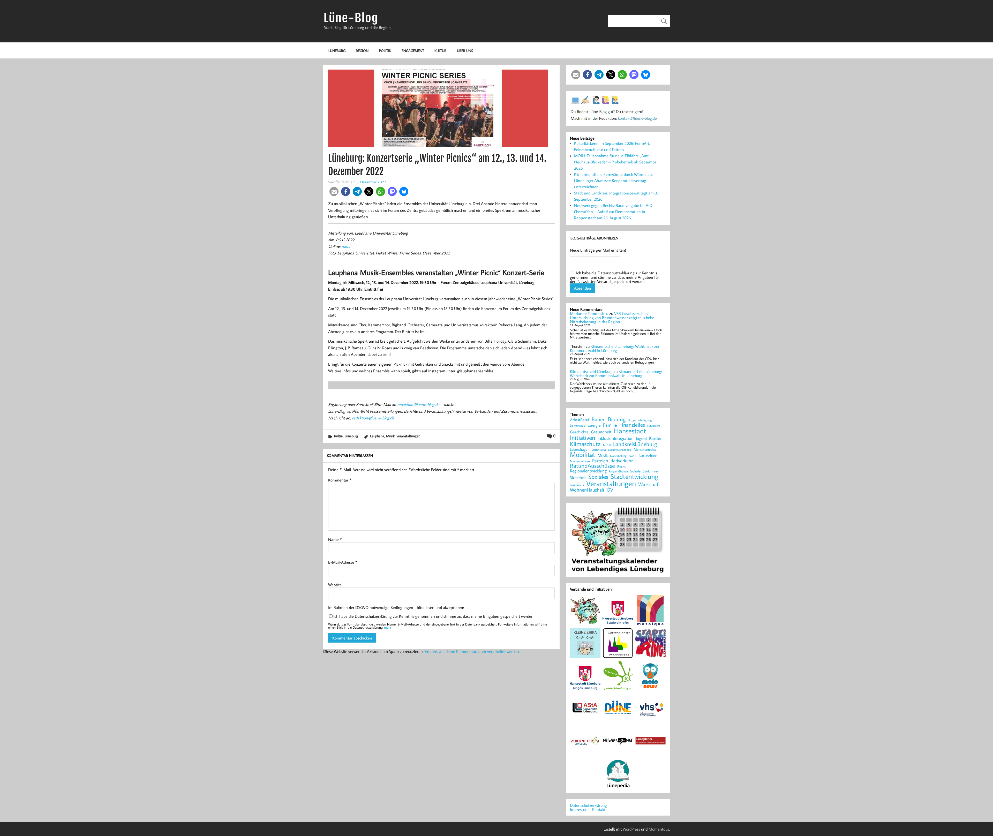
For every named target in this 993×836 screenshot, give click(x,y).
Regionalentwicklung (588, 471)
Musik (390, 435)
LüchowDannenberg (619, 449)
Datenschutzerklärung (588, 805)
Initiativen (582, 437)
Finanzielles (632, 425)
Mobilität (582, 454)
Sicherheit (578, 477)
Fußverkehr (653, 425)
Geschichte (579, 432)
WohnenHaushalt (587, 489)
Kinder (655, 438)
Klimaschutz (585, 444)
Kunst (607, 445)
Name (335, 539)
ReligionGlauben (618, 471)
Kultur (440, 50)
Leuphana (377, 435)
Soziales (598, 476)
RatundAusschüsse (592, 466)
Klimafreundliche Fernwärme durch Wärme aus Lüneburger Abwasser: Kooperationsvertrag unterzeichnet (613, 180)
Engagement (413, 50)
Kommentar (339, 480)
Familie (610, 425)
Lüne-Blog (351, 18)
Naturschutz (648, 456)
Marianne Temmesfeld (589, 313)
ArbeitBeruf (579, 420)
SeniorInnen (651, 471)
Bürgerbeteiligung (640, 420)
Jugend (641, 439)
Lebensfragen (579, 449)
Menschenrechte (645, 449)
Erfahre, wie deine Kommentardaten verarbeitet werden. (472, 651)
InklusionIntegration (616, 438)
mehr (346, 246)
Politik (385, 50)
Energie (594, 425)
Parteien (600, 460)
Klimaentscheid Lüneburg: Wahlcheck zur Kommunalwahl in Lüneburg (614, 348)
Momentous (659, 829)
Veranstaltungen (408, 435)
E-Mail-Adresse (342, 562)
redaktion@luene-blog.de (418, 404)
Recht (621, 467)
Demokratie (577, 425)
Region (362, 50)
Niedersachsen (580, 461)
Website (335, 585)
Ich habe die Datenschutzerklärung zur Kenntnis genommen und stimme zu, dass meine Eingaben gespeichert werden (433, 616)
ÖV (610, 489)
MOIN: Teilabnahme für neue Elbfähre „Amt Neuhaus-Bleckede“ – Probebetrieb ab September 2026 (616, 162)
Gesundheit (601, 432)
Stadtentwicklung (634, 476)
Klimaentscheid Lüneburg (591, 371)
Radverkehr (622, 460)
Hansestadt (630, 430)
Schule (635, 471)
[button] (333, 191)
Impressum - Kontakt (587, 809)
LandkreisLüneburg (635, 444)
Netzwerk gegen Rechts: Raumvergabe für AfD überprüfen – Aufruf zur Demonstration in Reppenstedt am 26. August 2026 (613, 211)
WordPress (631, 829)
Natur (632, 455)
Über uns (465, 50)
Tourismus (577, 485)
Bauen (599, 419)
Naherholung (618, 455)
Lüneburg (336, 50)
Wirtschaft (649, 484)
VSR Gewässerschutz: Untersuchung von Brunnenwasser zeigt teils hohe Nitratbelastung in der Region (612, 317)
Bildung (617, 419)
